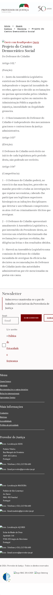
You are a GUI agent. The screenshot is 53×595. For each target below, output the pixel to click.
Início (7, 26)
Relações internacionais (9, 393)
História (21, 29)
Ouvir (36, 42)
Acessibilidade (6, 421)
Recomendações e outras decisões (14, 389)
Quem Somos (5, 381)
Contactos (4, 413)
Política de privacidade (9, 425)
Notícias (3, 417)
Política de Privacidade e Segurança (13, 348)
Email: (4, 315)
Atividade (3, 385)
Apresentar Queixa (7, 397)
